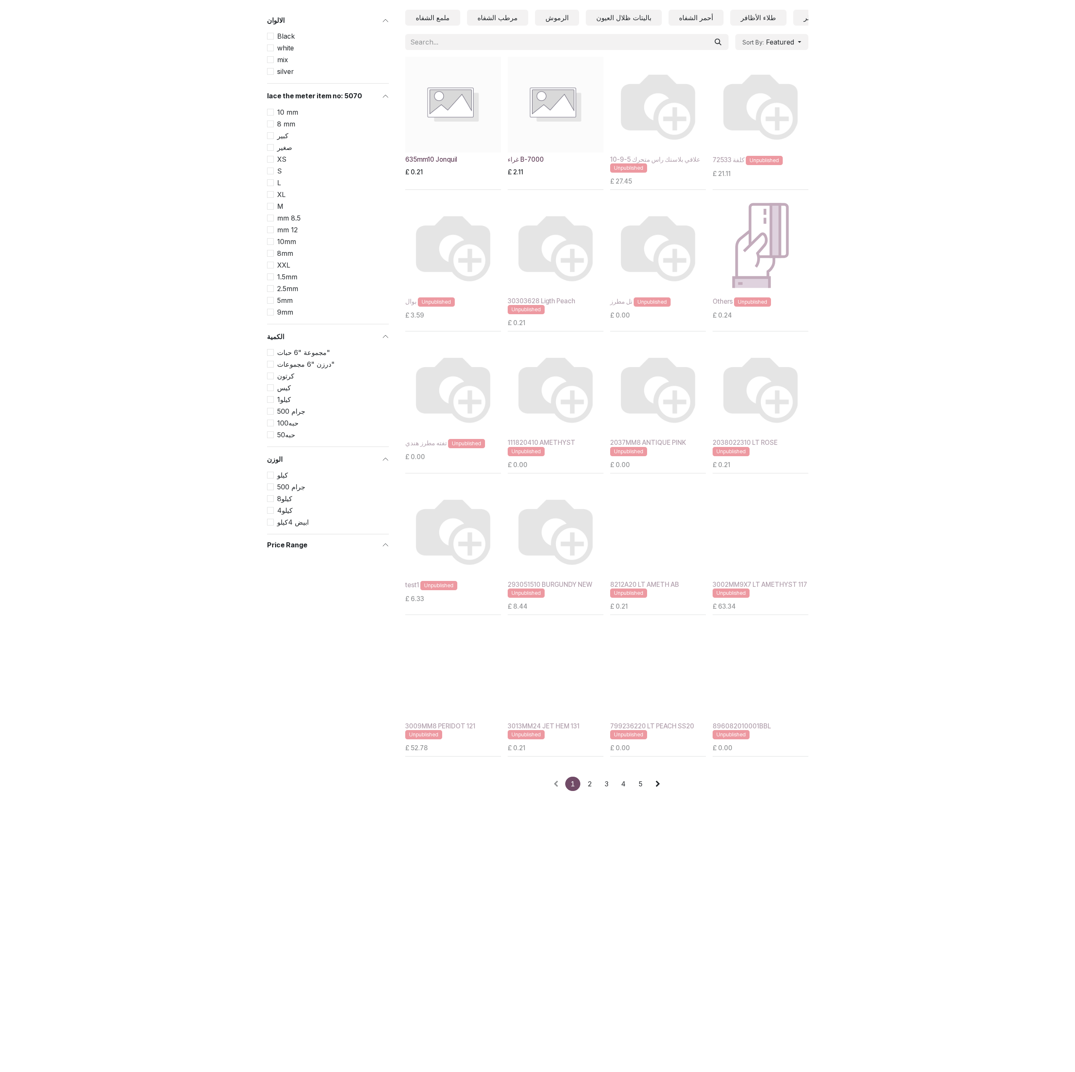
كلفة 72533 (729, 160)
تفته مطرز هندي (426, 443)
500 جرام (291, 411)
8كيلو (284, 498)
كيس (284, 388)
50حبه (286, 435)
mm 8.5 (289, 217)
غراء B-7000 (526, 159)
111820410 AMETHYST (541, 443)
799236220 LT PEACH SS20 (652, 726)
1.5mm (287, 276)
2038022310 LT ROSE (745, 443)
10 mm (287, 112)
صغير (284, 147)
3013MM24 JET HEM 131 (543, 726)
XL (281, 194)
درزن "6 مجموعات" (306, 364)
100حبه (288, 423)
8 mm (286, 123)
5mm (285, 300)
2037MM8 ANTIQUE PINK (648, 443)
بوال (411, 301)
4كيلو (285, 510)
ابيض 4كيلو (293, 522)
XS (281, 159)
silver (285, 71)
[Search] (718, 42)
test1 (412, 585)
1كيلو (284, 399)
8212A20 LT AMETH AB (644, 585)
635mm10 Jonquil (431, 159)
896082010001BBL (742, 726)
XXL (283, 264)
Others (723, 301)
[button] (771, 42)
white (285, 48)
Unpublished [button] (628, 168)
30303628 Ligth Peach (541, 301)
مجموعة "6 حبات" (303, 352)
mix (282, 59)
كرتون (285, 376)
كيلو (282, 475)
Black (286, 36)
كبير (282, 135)
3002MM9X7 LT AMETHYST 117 (760, 585)
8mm (285, 253)
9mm (285, 311)
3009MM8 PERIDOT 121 (440, 726)
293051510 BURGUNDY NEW (550, 585)
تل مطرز (621, 301)
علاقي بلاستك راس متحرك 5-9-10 (655, 159)
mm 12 (287, 229)
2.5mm (287, 288)
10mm (286, 241)
